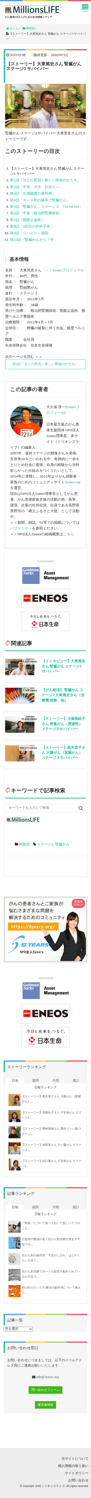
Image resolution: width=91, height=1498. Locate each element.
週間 (35, 1081)
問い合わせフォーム (45, 1390)
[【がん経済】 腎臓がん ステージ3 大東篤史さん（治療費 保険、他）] (19, 696)
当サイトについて (75, 1459)
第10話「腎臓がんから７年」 (34, 240)
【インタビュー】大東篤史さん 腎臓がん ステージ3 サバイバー (63, 667)
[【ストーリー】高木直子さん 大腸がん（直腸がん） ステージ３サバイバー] (19, 753)
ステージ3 (45, 844)
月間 (55, 1081)
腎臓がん (62, 844)
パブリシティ (21, 528)
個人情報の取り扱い (73, 1466)
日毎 (15, 1081)
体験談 (24, 844)
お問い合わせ (78, 1480)
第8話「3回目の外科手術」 (32, 227)
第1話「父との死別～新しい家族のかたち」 (45, 180)
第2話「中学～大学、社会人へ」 (36, 187)
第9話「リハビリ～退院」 (31, 233)
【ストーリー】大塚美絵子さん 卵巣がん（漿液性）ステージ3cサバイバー (63, 724)
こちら (68, 534)
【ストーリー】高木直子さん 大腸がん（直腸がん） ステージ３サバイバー (63, 753)
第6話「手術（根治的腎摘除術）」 (38, 213)
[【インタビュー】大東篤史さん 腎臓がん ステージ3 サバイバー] (19, 667)
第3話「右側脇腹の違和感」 (33, 194)
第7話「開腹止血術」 (27, 220)
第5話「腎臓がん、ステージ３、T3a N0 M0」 (46, 207)
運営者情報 (45, 1404)
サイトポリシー (77, 1473)
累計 (76, 1081)
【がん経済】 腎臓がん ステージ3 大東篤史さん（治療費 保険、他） (63, 695)
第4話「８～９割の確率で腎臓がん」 (40, 200)
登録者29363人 (78, 903)
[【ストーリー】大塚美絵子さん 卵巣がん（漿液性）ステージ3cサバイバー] (19, 724)
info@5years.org (47, 1377)
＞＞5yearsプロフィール (64, 270)
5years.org (72, 482)
